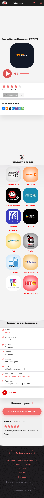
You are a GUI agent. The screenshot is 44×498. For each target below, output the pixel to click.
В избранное (12, 95)
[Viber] (16, 108)
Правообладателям (22, 464)
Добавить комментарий (22, 411)
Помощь (22, 477)
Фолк (7, 332)
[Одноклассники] (7, 108)
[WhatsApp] (22, 108)
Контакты (22, 468)
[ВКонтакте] (3, 108)
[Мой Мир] (13, 108)
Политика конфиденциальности (22, 460)
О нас (22, 472)
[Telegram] (19, 108)
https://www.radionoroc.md (17, 376)
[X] (10, 108)
